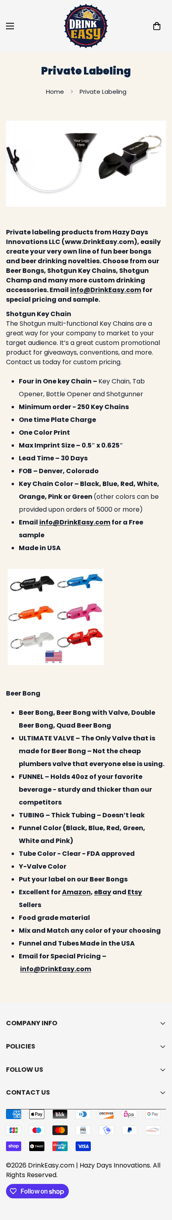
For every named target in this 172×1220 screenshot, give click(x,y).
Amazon (76, 892)
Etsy (135, 892)
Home (55, 91)
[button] (157, 26)
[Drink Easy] (86, 26)
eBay (102, 892)
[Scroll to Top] (158, 1178)
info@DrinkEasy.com (105, 289)
